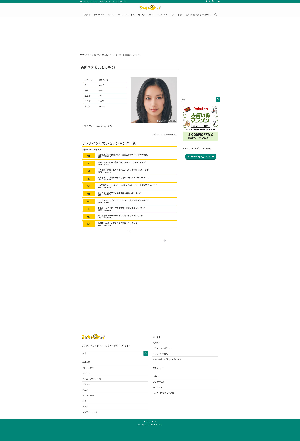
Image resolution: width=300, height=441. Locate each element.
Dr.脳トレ (157, 376)
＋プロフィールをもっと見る (97, 126)
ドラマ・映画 (88, 395)
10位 (89, 209)
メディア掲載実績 (160, 353)
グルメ (85, 389)
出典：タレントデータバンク (164, 134)
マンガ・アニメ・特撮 (91, 378)
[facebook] (206, 1)
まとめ (85, 406)
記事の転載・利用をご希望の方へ (167, 359)
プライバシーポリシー (162, 348)
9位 (88, 186)
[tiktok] (215, 1)
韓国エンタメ (88, 367)
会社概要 (156, 337)
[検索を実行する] (218, 99)
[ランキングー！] (150, 7)
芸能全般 (86, 362)
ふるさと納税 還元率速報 (163, 392)
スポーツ (86, 373)
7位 (88, 163)
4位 (88, 171)
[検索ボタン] (215, 14)
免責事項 (156, 342)
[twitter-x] (209, 1)
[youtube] (218, 1)
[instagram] (212, 1)
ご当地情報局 (158, 381)
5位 (88, 155)
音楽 (84, 400)
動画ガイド (157, 387)
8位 (88, 201)
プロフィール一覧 (90, 412)
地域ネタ (86, 384)
